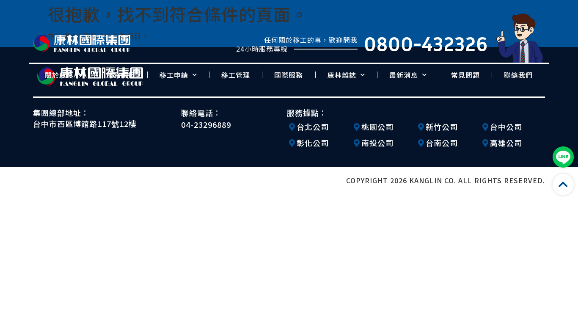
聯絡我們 (518, 75)
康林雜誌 (342, 75)
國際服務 (288, 75)
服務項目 (121, 75)
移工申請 (174, 75)
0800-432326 (426, 43)
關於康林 (59, 75)
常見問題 (465, 75)
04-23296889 (206, 124)
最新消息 (403, 75)
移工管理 (235, 75)
